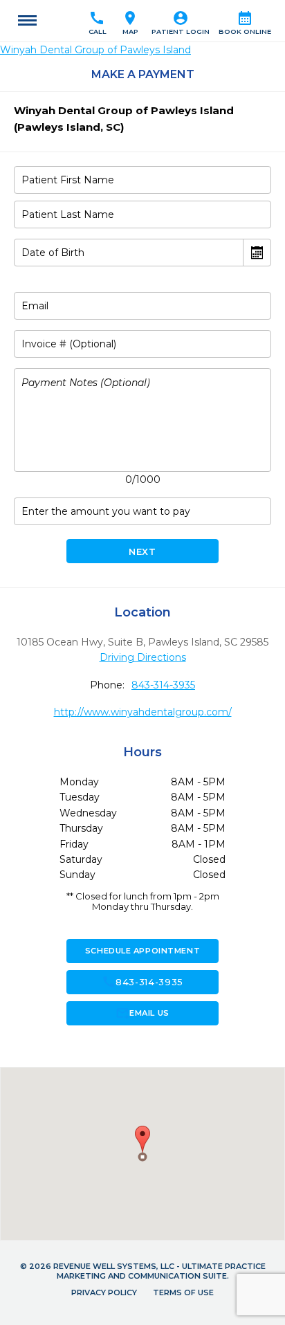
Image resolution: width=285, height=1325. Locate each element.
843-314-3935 (163, 685)
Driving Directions (143, 657)
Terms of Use (183, 1292)
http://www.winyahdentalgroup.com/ (143, 712)
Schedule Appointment (142, 951)
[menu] (27, 20)
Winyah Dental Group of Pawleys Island (95, 50)
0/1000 (142, 479)
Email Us (142, 1013)
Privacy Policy (104, 1292)
